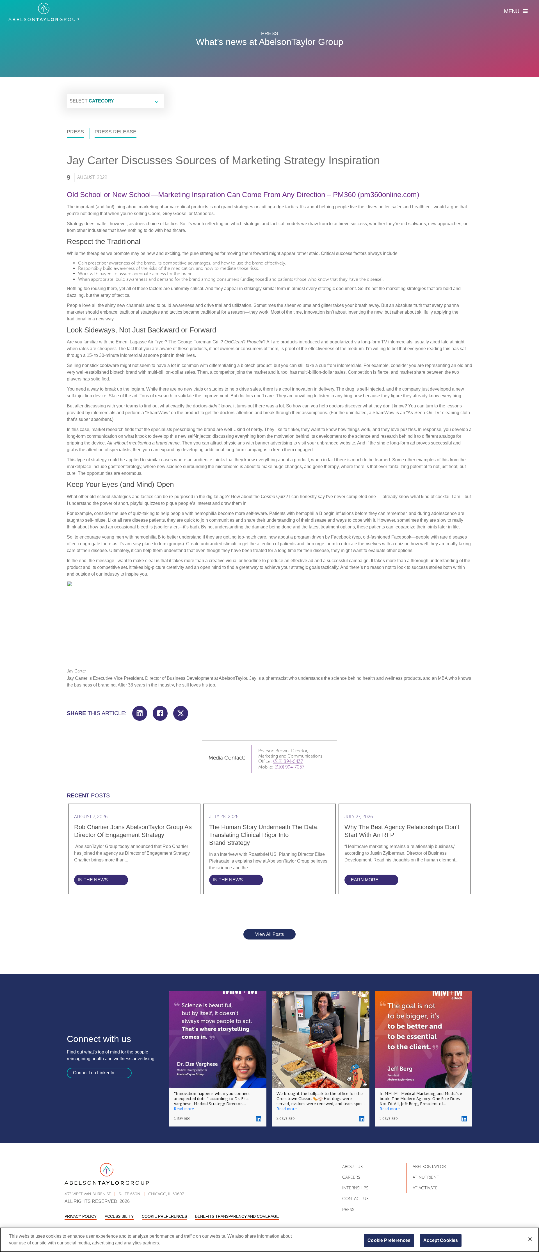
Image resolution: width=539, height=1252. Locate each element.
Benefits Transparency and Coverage (237, 1216)
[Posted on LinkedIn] (258, 1118)
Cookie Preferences (164, 1216)
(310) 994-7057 (289, 767)
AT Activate (425, 1188)
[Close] (530, 1239)
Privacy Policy (81, 1216)
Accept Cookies (440, 1240)
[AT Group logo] (43, 12)
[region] (269, 1239)
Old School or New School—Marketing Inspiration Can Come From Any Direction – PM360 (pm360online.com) (243, 194)
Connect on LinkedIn (93, 1072)
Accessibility (119, 1216)
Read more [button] (184, 1109)
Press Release (115, 131)
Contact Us (355, 1198)
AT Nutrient (426, 1177)
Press (75, 131)
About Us (352, 1166)
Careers (351, 1177)
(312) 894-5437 (288, 761)
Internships (355, 1188)
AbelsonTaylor (429, 1166)
